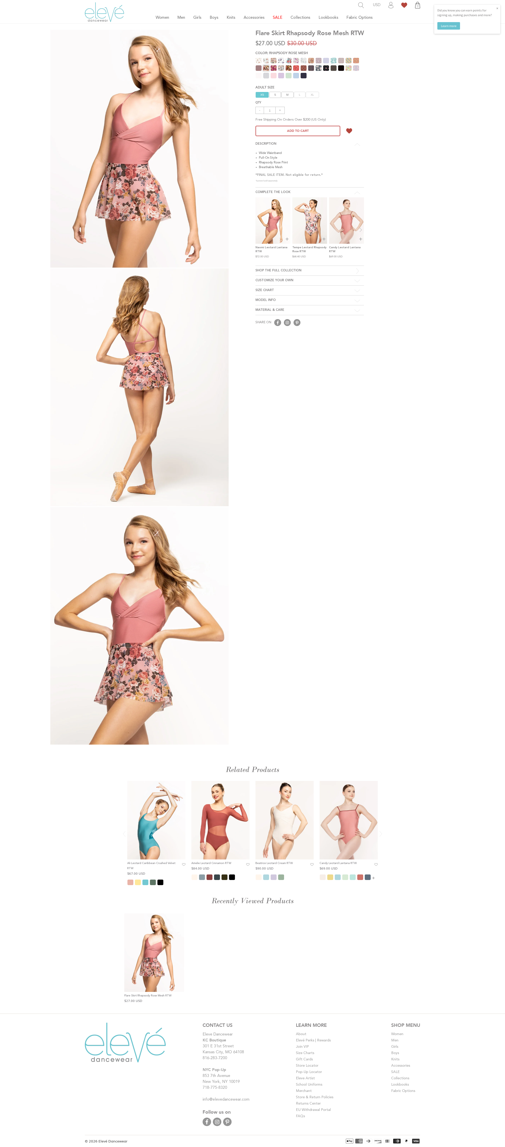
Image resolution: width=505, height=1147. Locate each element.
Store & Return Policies (314, 1097)
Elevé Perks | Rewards (313, 1040)
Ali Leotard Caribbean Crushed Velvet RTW (151, 866)
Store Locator (307, 1065)
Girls (394, 1047)
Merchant (304, 1091)
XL (312, 94)
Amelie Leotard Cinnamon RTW (211, 863)
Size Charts (305, 1053)
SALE (395, 1072)
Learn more (448, 26)
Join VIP (302, 1047)
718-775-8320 (215, 1088)
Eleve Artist (305, 1078)
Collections (400, 1078)
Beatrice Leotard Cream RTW (274, 863)
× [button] (497, 8)
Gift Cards (304, 1059)
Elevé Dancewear (112, 1140)
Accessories (400, 1065)
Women (397, 1034)
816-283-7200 (215, 1058)
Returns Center (308, 1103)
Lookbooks (400, 1084)
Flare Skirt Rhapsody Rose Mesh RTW (147, 995)
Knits (395, 1059)
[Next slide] (361, 230)
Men (394, 1040)
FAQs (300, 1116)
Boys (395, 1053)
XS (262, 94)
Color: (281, 52)
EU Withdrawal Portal (313, 1110)
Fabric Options (403, 1091)
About (301, 1034)
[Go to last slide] (124, 834)
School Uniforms (309, 1084)
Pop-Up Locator (309, 1072)
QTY (258, 102)
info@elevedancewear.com (226, 1100)
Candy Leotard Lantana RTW (338, 863)
